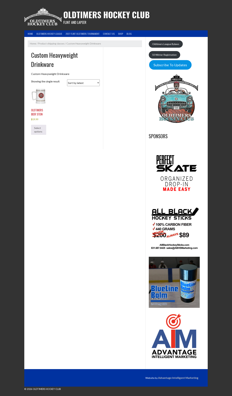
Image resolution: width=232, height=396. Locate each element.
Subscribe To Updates (170, 65)
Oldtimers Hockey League (49, 33)
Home (30, 33)
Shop (120, 33)
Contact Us (109, 33)
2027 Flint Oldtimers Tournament (83, 33)
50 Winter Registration (164, 54)
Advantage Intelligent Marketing (178, 377)
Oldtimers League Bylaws (165, 44)
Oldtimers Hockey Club (106, 15)
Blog (129, 33)
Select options (38, 129)
